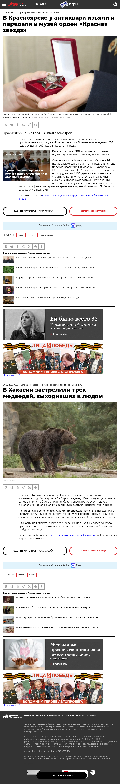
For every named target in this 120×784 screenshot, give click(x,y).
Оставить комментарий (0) (93, 211)
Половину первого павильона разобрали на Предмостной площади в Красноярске (57, 617)
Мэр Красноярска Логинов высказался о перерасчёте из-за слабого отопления (55, 277)
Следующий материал (62, 775)
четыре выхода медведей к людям (73, 535)
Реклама (40, 715)
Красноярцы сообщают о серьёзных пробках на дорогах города (47, 297)
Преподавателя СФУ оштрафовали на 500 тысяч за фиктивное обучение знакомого (57, 627)
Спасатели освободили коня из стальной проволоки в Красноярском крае (53, 607)
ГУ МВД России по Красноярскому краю (50, 117)
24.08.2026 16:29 (10, 385)
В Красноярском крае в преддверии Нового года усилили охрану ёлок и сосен (55, 267)
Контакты (29, 715)
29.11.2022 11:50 (9, 13)
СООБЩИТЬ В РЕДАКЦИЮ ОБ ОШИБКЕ (79, 715)
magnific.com (9, 480)
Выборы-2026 (53, 715)
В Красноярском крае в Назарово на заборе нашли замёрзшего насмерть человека (57, 287)
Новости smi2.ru (13, 375)
